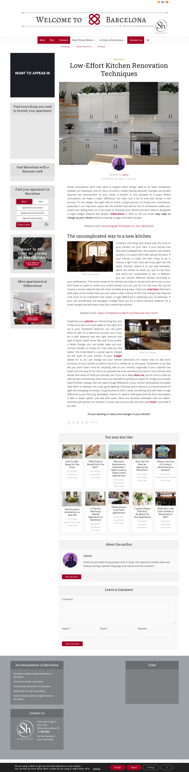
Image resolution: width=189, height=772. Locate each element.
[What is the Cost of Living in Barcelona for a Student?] (165, 451)
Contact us (135, 40)
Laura (125, 174)
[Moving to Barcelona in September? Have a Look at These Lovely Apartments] (119, 451)
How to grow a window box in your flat (72, 512)
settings (96, 768)
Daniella (97, 474)
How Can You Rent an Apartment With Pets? (142, 465)
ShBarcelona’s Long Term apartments (118, 510)
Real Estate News (82, 40)
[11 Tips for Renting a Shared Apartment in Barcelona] (95, 498)
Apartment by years (32, 207)
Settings (151, 767)
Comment (67, 599)
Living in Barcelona (111, 40)
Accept (117, 767)
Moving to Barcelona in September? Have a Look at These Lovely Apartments (118, 468)
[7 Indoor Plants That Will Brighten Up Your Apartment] (142, 498)
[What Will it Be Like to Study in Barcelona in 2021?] (165, 498)
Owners (63, 40)
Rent (42, 40)
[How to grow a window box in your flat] (72, 498)
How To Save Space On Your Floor (72, 464)
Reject (134, 767)
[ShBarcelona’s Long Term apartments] (119, 497)
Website (142, 628)
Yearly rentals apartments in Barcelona (31, 686)
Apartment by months (32, 212)
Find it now (24, 224)
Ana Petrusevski (73, 522)
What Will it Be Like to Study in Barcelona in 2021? (165, 512)
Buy (52, 40)
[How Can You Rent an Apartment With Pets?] (142, 451)
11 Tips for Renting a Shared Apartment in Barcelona (95, 514)
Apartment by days (32, 218)
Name (66, 628)
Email (104, 628)
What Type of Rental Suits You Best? (95, 464)
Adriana (120, 520)
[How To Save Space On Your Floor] (72, 451)
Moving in (118, 59)
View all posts (71, 576)
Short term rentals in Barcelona (28, 681)
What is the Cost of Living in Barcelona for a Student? (165, 465)
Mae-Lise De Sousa (167, 477)
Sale (41, 201)
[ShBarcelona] (95, 20)
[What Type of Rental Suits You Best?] (95, 451)
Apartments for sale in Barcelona (29, 691)
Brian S (73, 474)
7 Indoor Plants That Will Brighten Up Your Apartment (142, 512)
